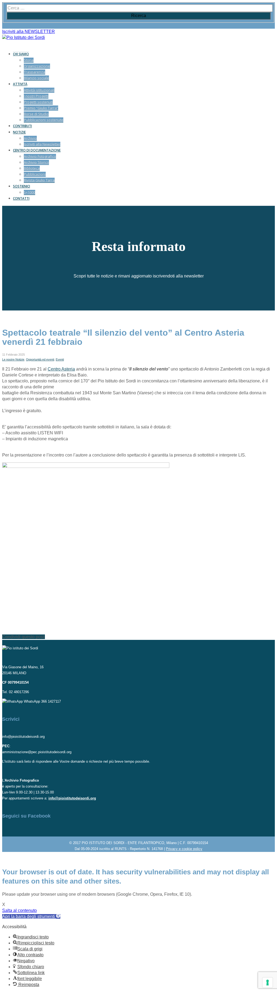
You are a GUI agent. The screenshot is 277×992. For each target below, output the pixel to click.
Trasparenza (34, 72)
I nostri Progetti (36, 96)
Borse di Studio (36, 113)
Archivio (30, 138)
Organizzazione (37, 66)
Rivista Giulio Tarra (39, 180)
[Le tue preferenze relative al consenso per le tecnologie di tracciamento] (267, 982)
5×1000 (29, 192)
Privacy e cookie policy (184, 849)
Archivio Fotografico (40, 156)
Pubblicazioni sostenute (43, 119)
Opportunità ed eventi (40, 359)
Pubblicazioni (35, 174)
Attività (20, 84)
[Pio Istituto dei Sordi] (23, 37)
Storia (29, 60)
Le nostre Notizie (13, 359)
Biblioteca (32, 168)
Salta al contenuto (19, 910)
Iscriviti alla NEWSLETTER (28, 31)
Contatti (21, 198)
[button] (31, 916)
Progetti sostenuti (38, 102)
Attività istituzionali (39, 90)
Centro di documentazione (37, 150)
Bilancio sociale (36, 77)
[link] (61, 369)
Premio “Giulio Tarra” (41, 107)
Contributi (22, 126)
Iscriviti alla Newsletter (42, 144)
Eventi (60, 359)
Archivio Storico (36, 162)
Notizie (19, 132)
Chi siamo (21, 54)
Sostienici (21, 186)
